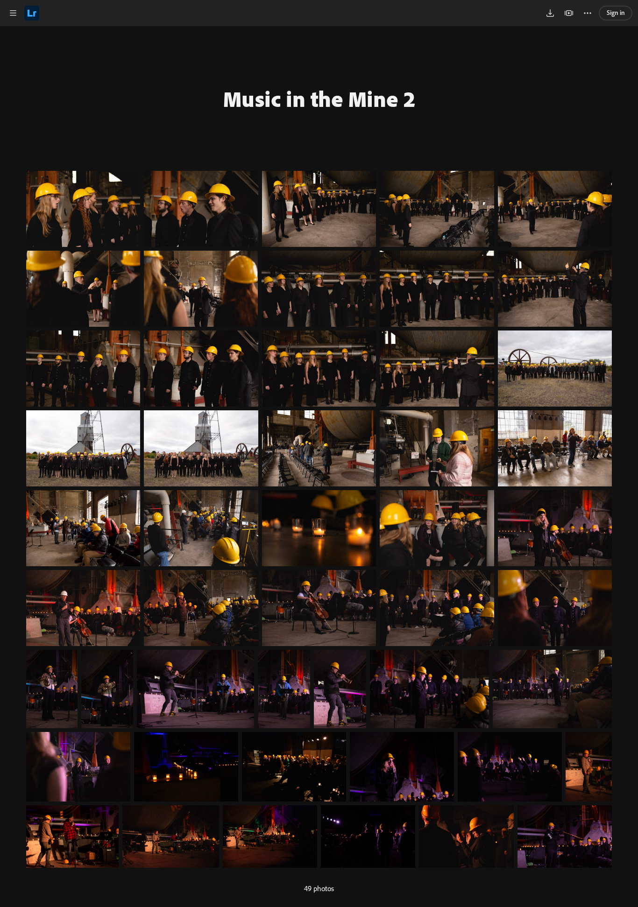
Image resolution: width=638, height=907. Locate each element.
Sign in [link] (616, 12)
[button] (13, 13)
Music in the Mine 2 (319, 98)
